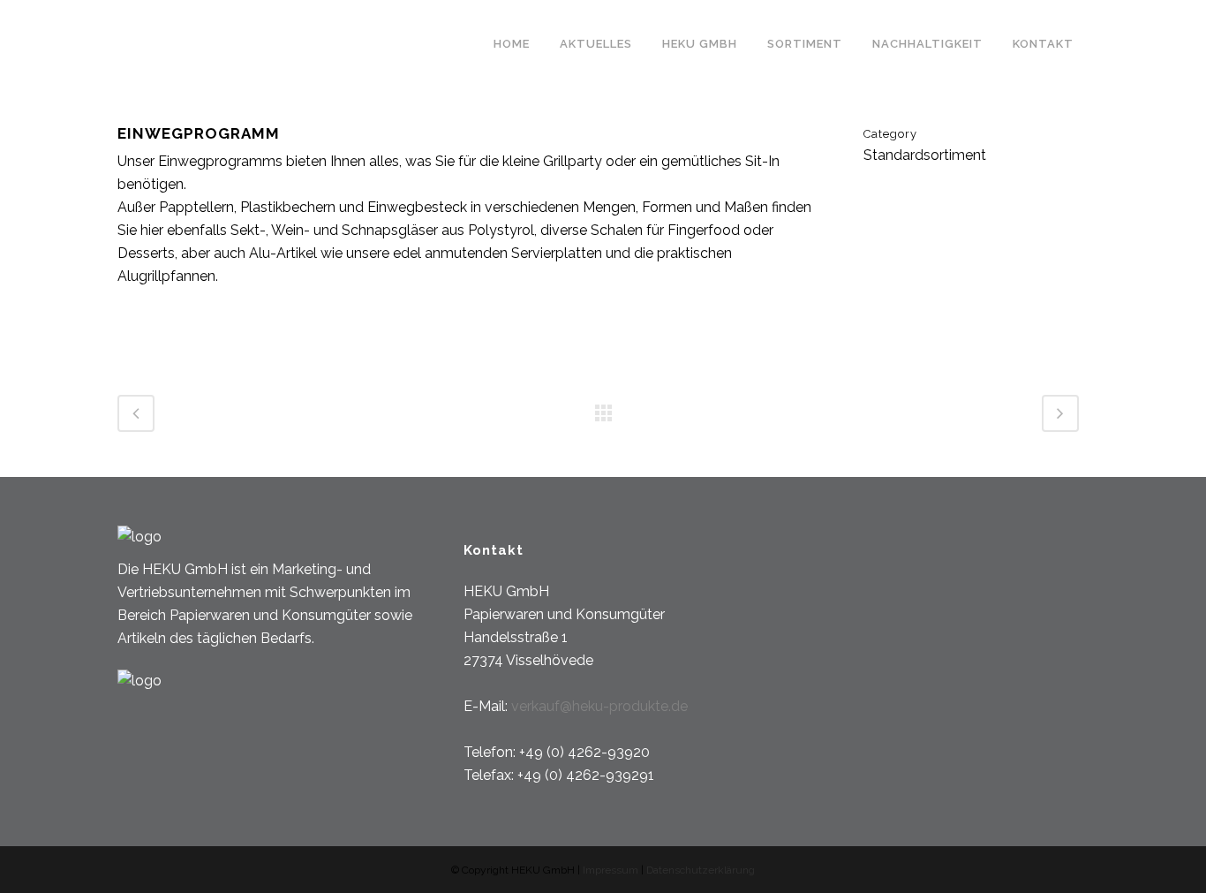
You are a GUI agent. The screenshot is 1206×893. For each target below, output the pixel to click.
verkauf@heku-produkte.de (599, 706)
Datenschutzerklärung (700, 870)
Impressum (612, 870)
